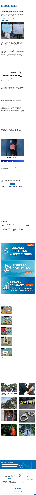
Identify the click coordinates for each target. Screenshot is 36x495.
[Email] (3, 20)
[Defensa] (6, 352)
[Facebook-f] (8, 478)
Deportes (26, 463)
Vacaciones (2, 315)
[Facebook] (2, 20)
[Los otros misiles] (6, 320)
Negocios (20, 463)
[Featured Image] (9, 391)
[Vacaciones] (6, 310)
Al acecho (2, 346)
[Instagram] (10, 478)
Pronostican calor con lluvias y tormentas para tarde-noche (26, 434)
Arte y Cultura (21, 481)
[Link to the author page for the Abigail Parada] (3, 18)
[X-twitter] (11, 478)
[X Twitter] (5, 20)
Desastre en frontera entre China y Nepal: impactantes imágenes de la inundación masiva (29, 224)
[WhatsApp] (7, 20)
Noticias (20, 475)
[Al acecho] (6, 341)
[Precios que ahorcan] (6, 331)
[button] (34, 6)
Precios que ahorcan (4, 336)
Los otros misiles (3, 325)
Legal (27, 474)
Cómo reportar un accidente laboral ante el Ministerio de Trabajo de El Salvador (6, 224)
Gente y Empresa (21, 482)
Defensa (2, 357)
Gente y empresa (21, 465)
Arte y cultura (31, 463)
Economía (20, 477)
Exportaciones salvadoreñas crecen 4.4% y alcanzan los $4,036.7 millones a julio (18, 229)
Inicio (20, 474)
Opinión (20, 476)
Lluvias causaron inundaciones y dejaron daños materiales (8, 434)
